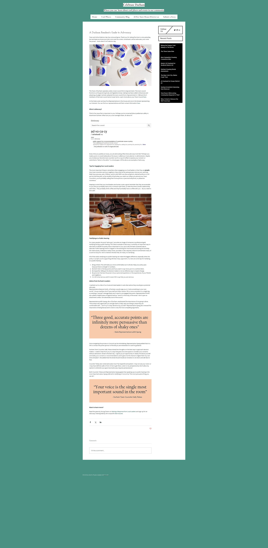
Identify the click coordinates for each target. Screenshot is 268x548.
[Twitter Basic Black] (175, 30)
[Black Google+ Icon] (179, 30)
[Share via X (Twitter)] (95, 422)
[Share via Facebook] (90, 422)
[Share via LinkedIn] (101, 422)
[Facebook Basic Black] (177, 30)
